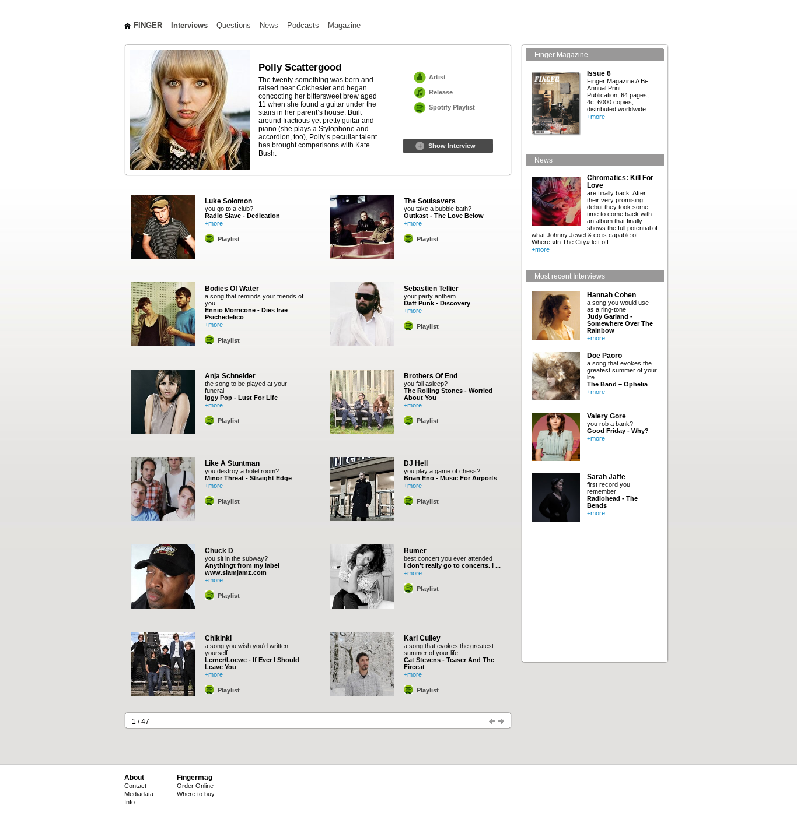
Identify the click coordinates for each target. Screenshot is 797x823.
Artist (437, 76)
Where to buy (196, 793)
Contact (135, 785)
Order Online (195, 785)
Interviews (189, 26)
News (269, 26)
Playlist (229, 238)
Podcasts (303, 26)
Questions (233, 26)
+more (214, 223)
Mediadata (138, 793)
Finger (148, 26)
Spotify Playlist (452, 107)
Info (129, 802)
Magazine (344, 26)
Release (441, 92)
